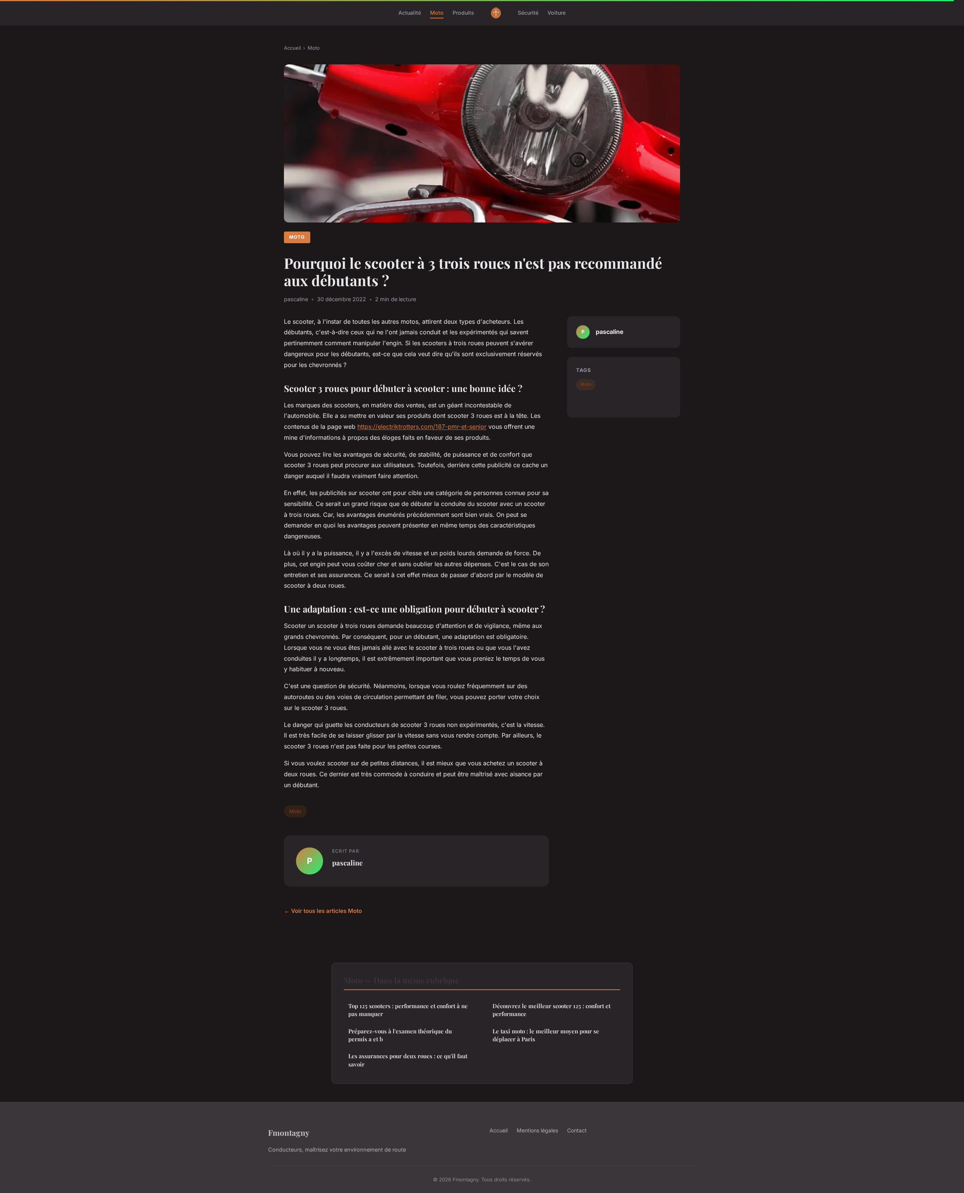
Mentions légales (537, 1130)
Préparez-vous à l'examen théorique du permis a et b (400, 1035)
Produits (463, 12)
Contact (577, 1130)
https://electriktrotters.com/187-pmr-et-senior (422, 426)
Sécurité (528, 12)
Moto (437, 12)
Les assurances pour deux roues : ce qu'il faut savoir (407, 1060)
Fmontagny (289, 1132)
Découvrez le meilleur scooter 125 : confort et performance (551, 1010)
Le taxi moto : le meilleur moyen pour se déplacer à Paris (546, 1035)
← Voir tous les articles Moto (323, 910)
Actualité (409, 12)
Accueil (292, 48)
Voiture (557, 12)
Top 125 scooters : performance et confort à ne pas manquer (408, 1010)
